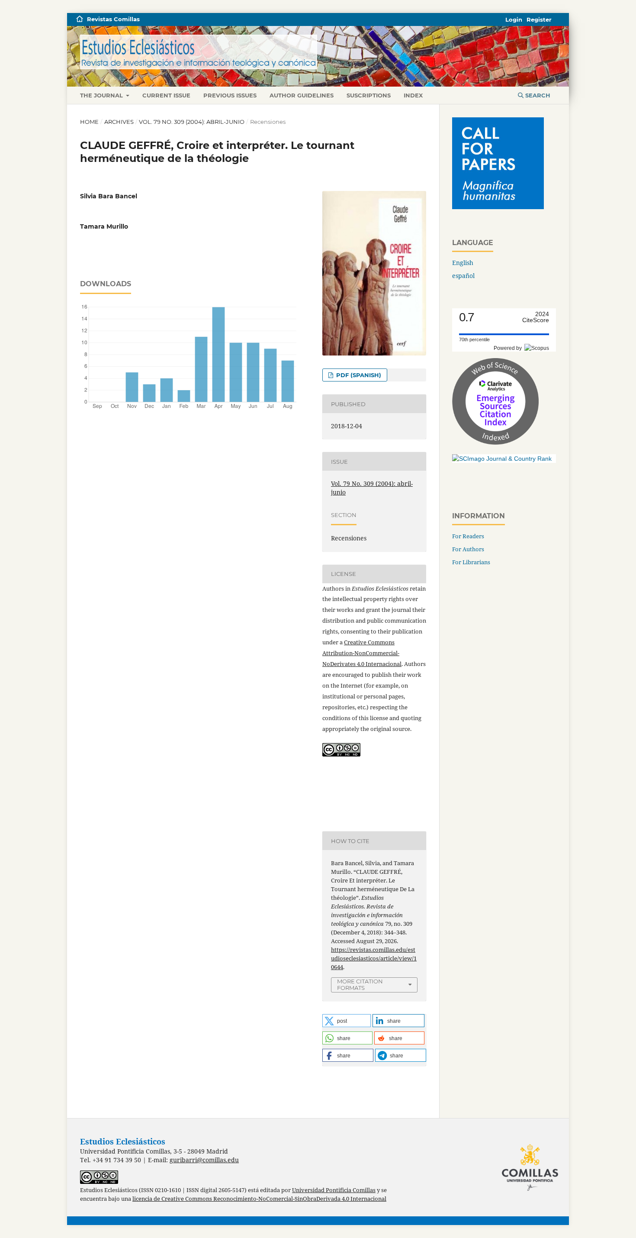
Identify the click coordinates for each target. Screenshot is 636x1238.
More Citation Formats (360, 984)
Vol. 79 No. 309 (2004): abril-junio (191, 121)
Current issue (166, 95)
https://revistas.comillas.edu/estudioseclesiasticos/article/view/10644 (374, 958)
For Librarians (471, 562)
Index (413, 95)
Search (537, 95)
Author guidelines (302, 95)
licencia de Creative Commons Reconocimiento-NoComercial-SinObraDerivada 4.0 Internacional (259, 1198)
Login (513, 19)
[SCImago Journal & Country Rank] (502, 458)
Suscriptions (369, 95)
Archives (119, 121)
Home (89, 121)
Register (539, 19)
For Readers (468, 536)
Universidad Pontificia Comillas (334, 1190)
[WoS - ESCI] (495, 442)
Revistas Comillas (113, 19)
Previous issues (230, 95)
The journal (102, 95)
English (462, 263)
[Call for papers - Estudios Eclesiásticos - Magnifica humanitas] (498, 207)
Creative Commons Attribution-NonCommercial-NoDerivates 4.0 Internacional (362, 653)
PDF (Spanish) (357, 375)
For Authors (468, 549)
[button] (346, 1020)
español (463, 276)
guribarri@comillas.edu (204, 1160)
